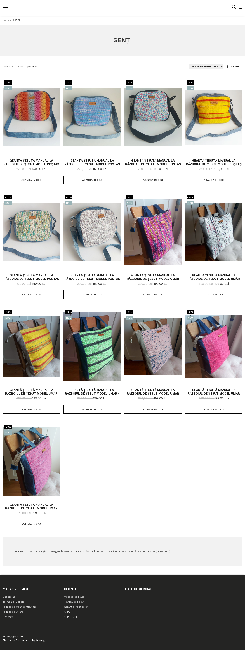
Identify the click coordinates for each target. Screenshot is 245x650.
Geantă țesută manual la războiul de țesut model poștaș (31, 162)
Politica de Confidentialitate (20, 606)
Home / (7, 20)
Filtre (234, 66)
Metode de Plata (74, 596)
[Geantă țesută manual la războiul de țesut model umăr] (153, 232)
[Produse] (6, 10)
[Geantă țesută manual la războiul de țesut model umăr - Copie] (92, 346)
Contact (8, 616)
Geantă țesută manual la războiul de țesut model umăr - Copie (92, 391)
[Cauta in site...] (234, 7)
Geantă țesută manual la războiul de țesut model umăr (153, 277)
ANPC (67, 611)
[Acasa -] (122, 8)
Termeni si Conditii (14, 601)
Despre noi (9, 596)
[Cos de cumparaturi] (240, 7)
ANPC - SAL (71, 616)
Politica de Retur (74, 601)
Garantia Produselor (76, 606)
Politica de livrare (13, 611)
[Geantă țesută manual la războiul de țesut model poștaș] (31, 117)
